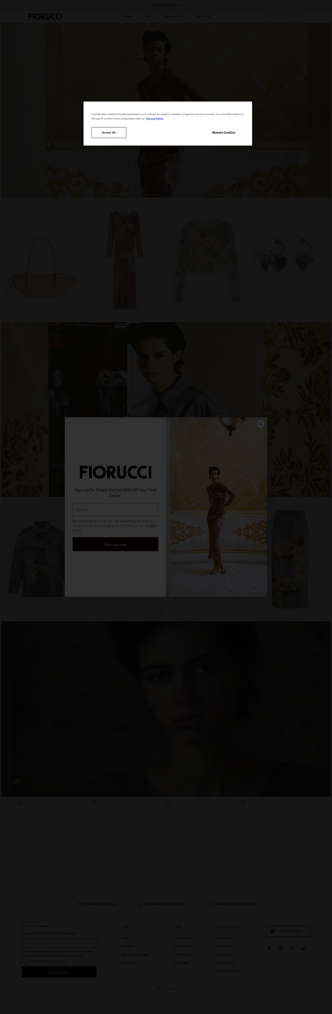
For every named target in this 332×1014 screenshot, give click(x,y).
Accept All (109, 132)
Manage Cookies (223, 132)
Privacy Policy (154, 118)
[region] (168, 124)
